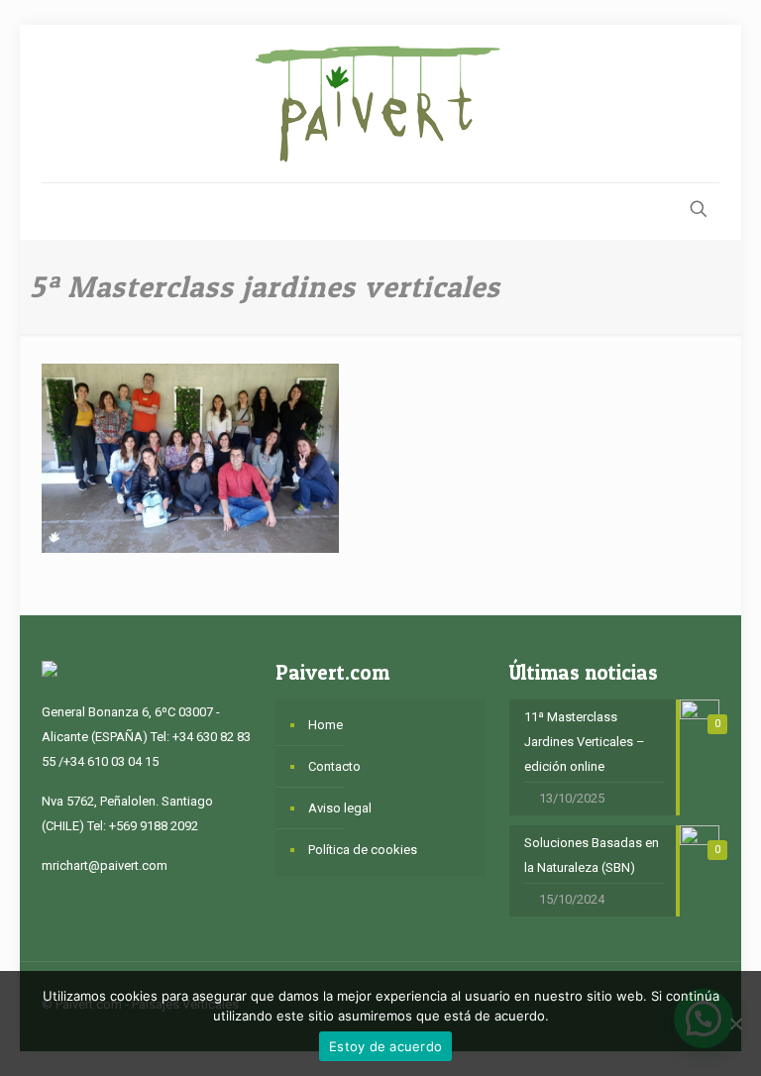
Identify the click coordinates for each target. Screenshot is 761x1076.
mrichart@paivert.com (104, 865)
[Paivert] (380, 103)
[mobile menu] (58, 211)
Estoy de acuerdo (385, 1046)
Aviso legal (340, 808)
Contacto (334, 766)
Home (325, 724)
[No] (736, 1023)
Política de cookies (362, 849)
